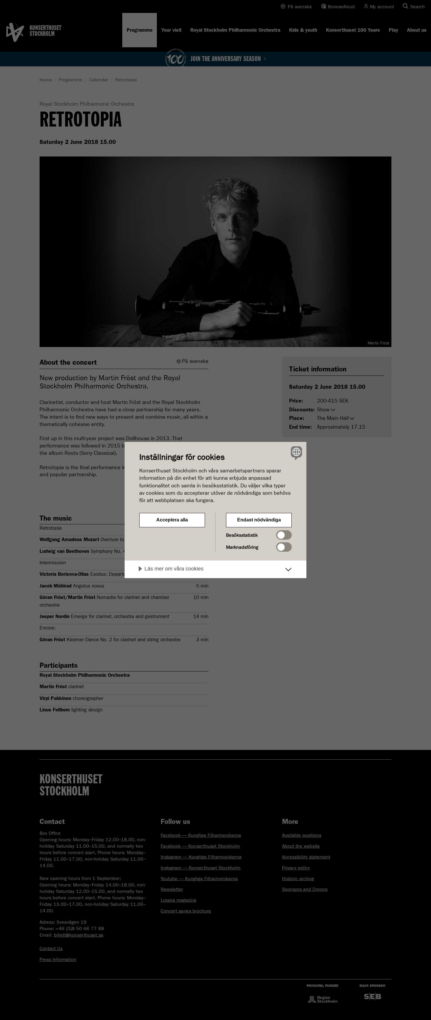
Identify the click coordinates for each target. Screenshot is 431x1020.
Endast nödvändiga (259, 519)
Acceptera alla (172, 519)
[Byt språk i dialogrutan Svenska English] (295, 453)
